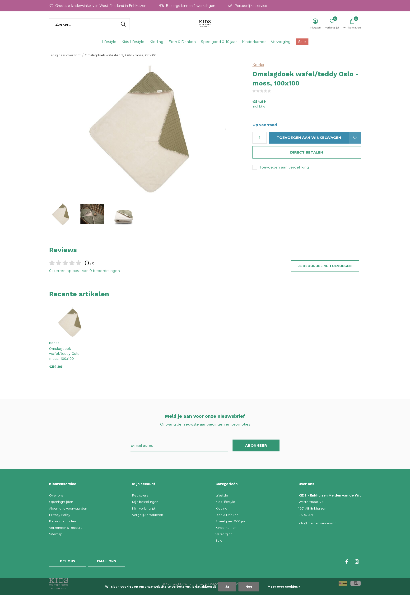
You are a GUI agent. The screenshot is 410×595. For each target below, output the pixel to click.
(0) (274, 91)
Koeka (258, 64)
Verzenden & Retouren (66, 527)
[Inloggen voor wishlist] (355, 138)
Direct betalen (306, 152)
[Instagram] (357, 561)
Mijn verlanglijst (143, 508)
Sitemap (55, 534)
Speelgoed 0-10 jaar (219, 41)
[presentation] (226, 129)
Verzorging (280, 41)
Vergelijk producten (147, 515)
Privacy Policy (59, 515)
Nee (249, 586)
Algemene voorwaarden (68, 508)
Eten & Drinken (182, 41)
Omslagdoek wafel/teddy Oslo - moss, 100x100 (65, 354)
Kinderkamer (254, 41)
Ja (227, 586)
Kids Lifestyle (132, 41)
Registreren (141, 495)
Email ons (106, 561)
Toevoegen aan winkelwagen (309, 137)
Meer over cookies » (284, 586)
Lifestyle (109, 41)
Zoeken (123, 24)
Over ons (56, 495)
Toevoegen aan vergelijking (284, 167)
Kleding (156, 41)
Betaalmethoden (62, 521)
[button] (60, 214)
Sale (302, 41)
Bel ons (67, 561)
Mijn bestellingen (145, 502)
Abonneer (256, 445)
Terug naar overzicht (65, 55)
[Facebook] (346, 561)
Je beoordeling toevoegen (325, 266)
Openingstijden (61, 502)
